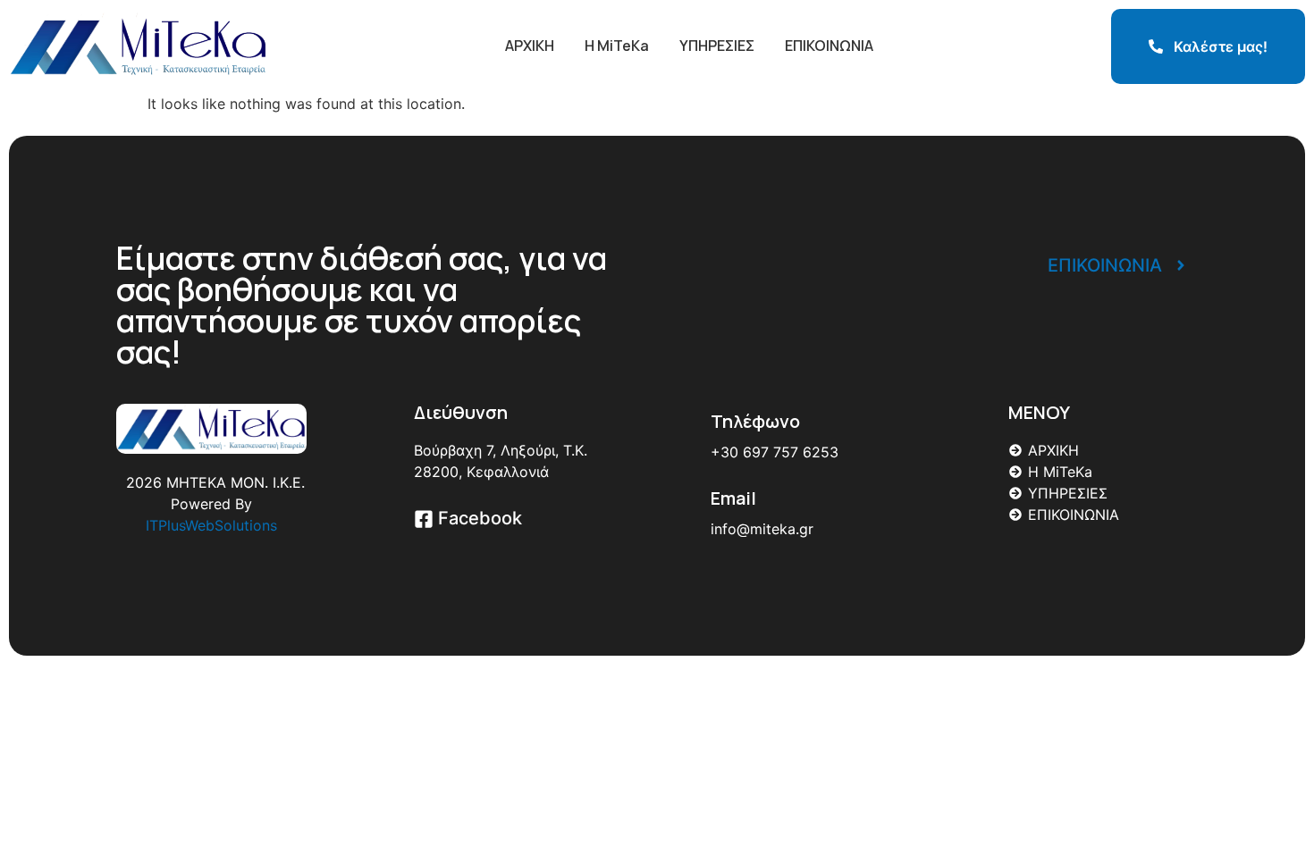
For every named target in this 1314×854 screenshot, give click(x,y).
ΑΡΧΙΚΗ (529, 45)
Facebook (480, 518)
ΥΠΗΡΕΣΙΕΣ (716, 45)
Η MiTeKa (617, 45)
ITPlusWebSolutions (211, 525)
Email (733, 498)
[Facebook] (424, 520)
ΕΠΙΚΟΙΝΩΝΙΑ (829, 45)
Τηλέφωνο (755, 421)
